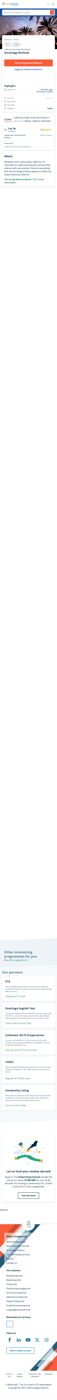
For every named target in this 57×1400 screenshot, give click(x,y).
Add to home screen (20, 1350)
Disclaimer (49, 1374)
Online (16, 39)
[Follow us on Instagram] (46, 1340)
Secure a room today (15, 1105)
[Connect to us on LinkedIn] (19, 1340)
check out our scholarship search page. (20, 924)
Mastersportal (13, 1280)
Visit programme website (18, 179)
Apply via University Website (28, 69)
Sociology (8, 39)
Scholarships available (44, 92)
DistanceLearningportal (18, 1288)
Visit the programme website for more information (28, 235)
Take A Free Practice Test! (29, 340)
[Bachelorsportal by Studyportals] (10, 4)
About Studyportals (16, 1241)
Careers (10, 1258)
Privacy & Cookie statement (35, 1375)
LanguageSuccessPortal (18, 1309)
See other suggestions (15, 960)
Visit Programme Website (28, 62)
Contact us (11, 1263)
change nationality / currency (15, 795)
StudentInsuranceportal (18, 1305)
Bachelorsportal (14, 1275)
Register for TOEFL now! (17, 1078)
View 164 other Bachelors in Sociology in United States (27, 512)
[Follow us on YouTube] (28, 1340)
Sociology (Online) (16, 52)
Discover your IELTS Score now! (21, 1050)
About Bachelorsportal (17, 1246)
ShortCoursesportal (16, 1292)
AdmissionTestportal (16, 1297)
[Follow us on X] (37, 1340)
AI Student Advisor (15, 1250)
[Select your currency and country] (9, 1324)
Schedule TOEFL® (28, 363)
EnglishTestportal (15, 1301)
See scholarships (12, 867)
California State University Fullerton (17, 49)
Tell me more (28, 1195)
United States (46, 121)
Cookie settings (19, 1375)
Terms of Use (9, 1375)
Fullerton (28, 121)
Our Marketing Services (18, 1254)
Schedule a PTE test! (28, 386)
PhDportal (11, 1284)
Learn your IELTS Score (28, 427)
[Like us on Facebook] (9, 1340)
